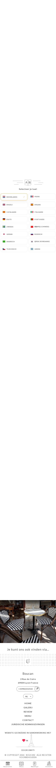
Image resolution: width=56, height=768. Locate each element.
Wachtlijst (34, 766)
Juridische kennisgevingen (28, 724)
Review (28, 711)
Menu (28, 716)
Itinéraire (48, 766)
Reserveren (8, 766)
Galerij (28, 707)
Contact (28, 720)
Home (28, 703)
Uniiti (31, 750)
